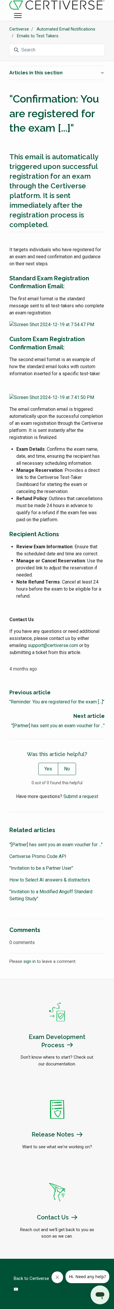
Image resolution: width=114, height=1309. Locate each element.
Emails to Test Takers (37, 35)
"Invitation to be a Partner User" (41, 868)
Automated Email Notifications (66, 29)
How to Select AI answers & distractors (49, 880)
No (67, 769)
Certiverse (19, 29)
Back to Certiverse (31, 1278)
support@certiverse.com (53, 645)
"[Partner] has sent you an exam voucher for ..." (58, 725)
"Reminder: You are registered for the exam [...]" (56, 702)
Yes (48, 769)
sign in (29, 961)
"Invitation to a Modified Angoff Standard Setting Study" (50, 895)
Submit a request (80, 796)
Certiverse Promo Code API (37, 856)
